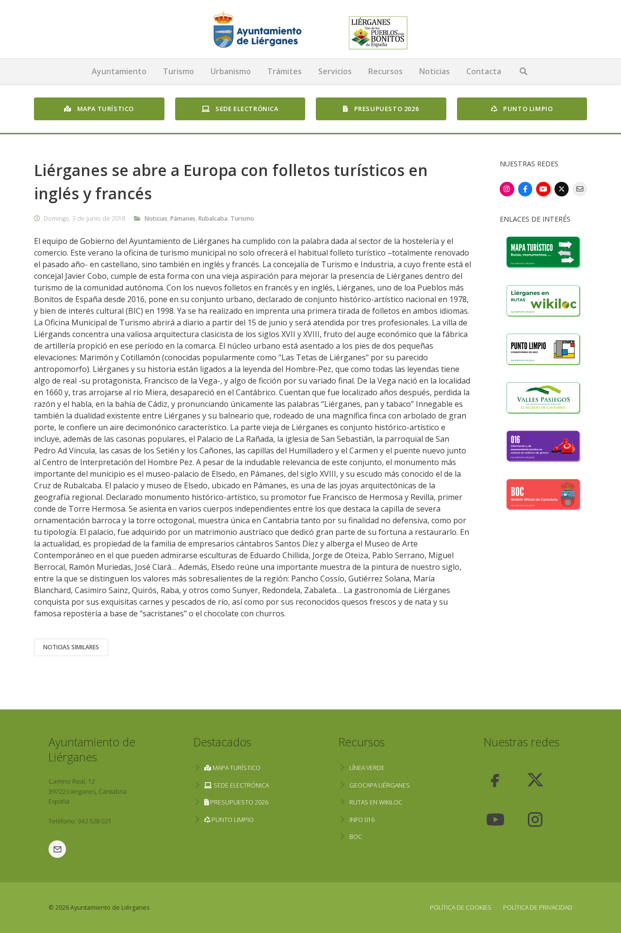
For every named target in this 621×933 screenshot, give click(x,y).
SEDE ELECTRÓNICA (245, 108)
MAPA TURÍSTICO (104, 108)
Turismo (178, 71)
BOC (355, 837)
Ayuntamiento (119, 71)
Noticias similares (71, 647)
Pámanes (183, 218)
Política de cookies (460, 907)
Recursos (385, 71)
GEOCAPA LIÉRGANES (379, 785)
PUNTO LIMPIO (527, 108)
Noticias (434, 71)
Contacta (483, 71)
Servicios (335, 71)
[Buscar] (523, 71)
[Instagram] (507, 189)
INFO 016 (362, 820)
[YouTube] (543, 189)
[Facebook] (525, 189)
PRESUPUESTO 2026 (385, 108)
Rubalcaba (213, 218)
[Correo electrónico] (579, 189)
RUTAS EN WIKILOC (375, 802)
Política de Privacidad (537, 907)
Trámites (284, 71)
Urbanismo (231, 71)
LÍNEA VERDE (367, 768)
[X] (562, 189)
